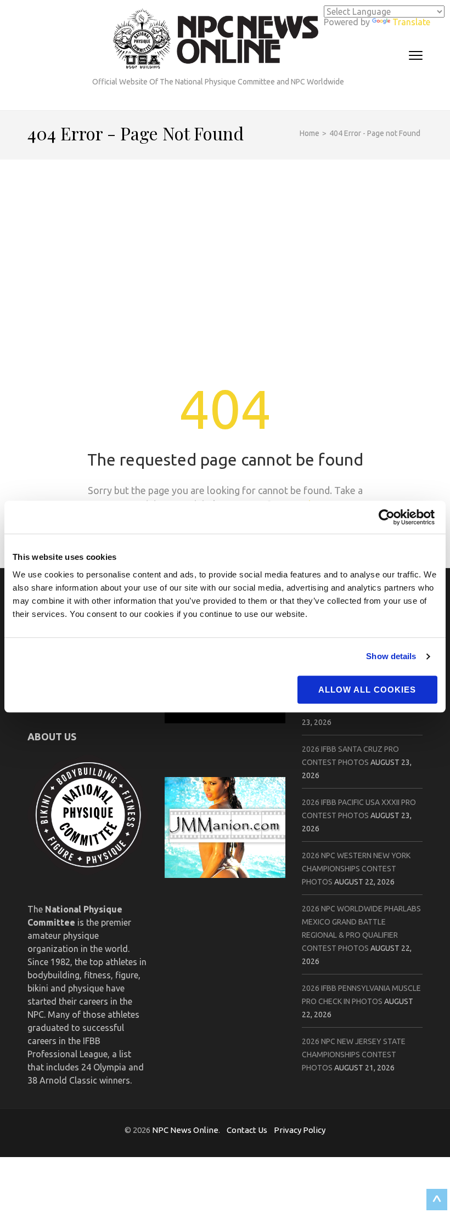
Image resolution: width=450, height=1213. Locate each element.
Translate (411, 22)
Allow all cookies (367, 689)
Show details (391, 656)
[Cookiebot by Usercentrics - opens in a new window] (389, 517)
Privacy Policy (299, 1130)
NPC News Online (185, 1130)
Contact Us (247, 1130)
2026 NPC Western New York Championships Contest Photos (356, 868)
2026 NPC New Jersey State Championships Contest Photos (354, 1054)
